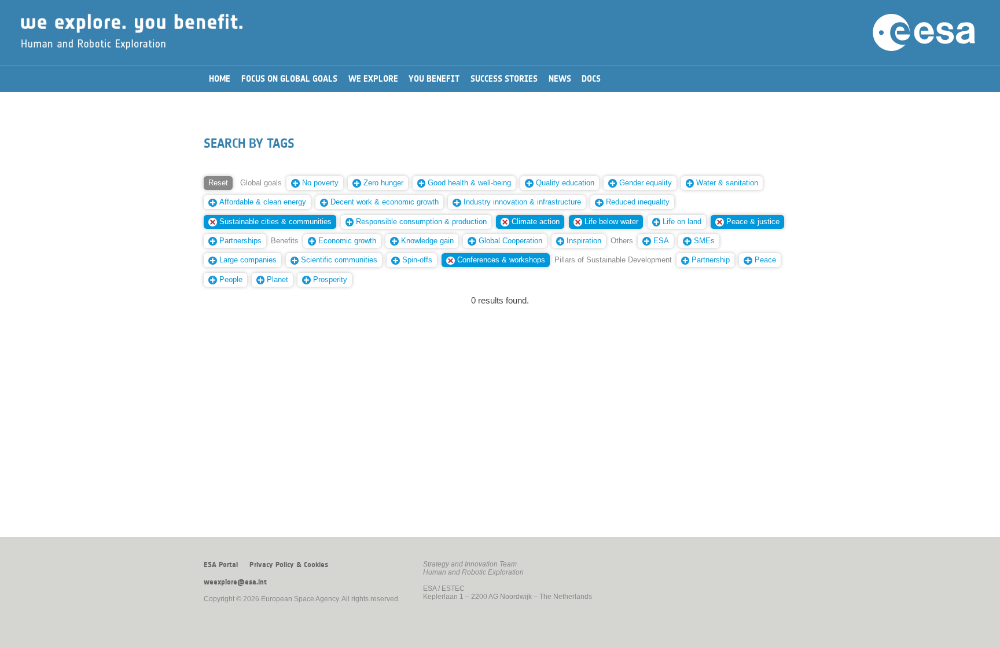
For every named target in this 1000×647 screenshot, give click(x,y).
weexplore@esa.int (235, 582)
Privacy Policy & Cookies (288, 564)
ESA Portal (221, 564)
